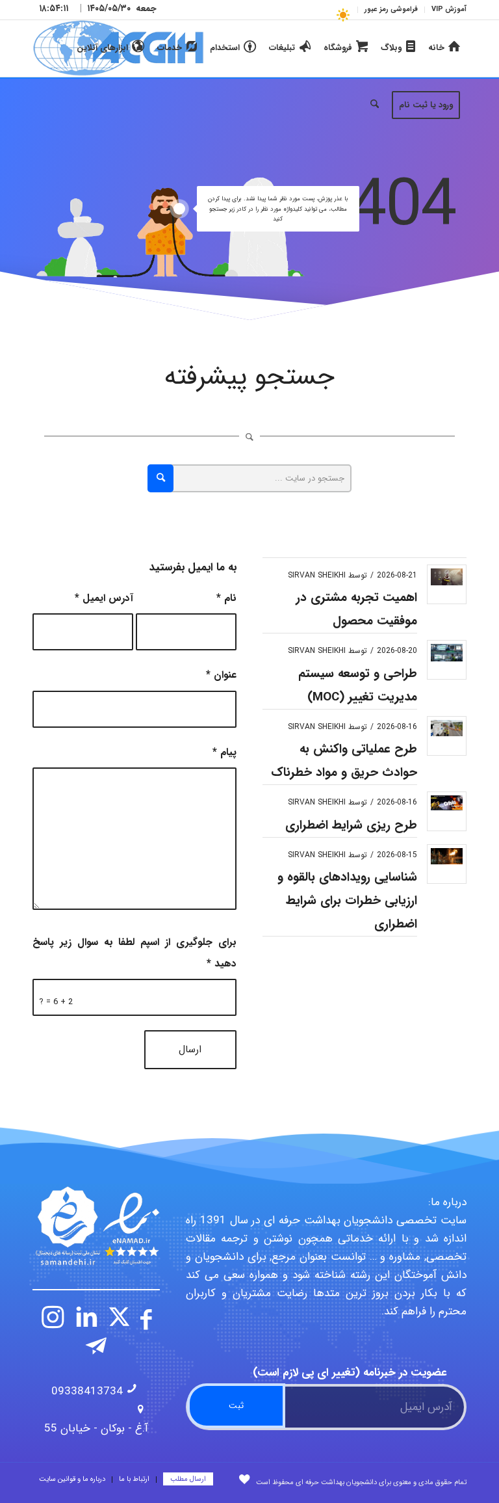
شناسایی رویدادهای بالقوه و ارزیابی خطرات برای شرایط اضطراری (347, 901)
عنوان (221, 675)
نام (226, 598)
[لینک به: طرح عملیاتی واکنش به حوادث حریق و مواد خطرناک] (447, 728)
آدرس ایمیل (104, 598)
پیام (224, 752)
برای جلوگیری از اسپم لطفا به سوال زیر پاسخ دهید (134, 953)
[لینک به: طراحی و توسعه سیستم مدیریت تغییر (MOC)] (447, 652)
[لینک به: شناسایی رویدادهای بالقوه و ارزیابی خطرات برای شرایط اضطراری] (447, 856)
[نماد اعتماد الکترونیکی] (96, 1226)
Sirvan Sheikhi (317, 575)
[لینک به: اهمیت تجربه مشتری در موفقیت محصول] (447, 576)
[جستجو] (374, 105)
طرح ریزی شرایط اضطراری (351, 825)
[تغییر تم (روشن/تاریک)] (343, 15)
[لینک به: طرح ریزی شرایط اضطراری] (447, 802)
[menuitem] (445, 10)
